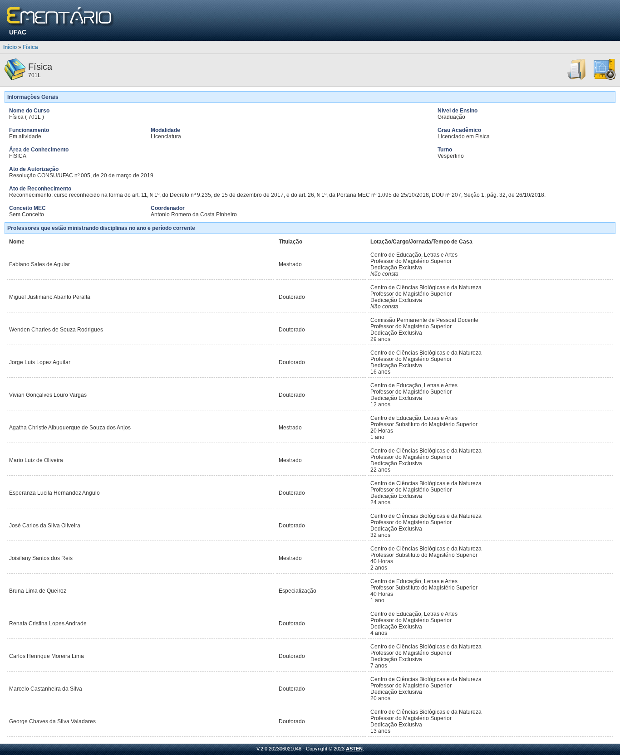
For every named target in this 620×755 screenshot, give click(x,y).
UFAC (17, 32)
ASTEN (354, 748)
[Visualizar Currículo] (577, 78)
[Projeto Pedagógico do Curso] (604, 78)
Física (30, 47)
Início (10, 47)
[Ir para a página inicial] (60, 17)
